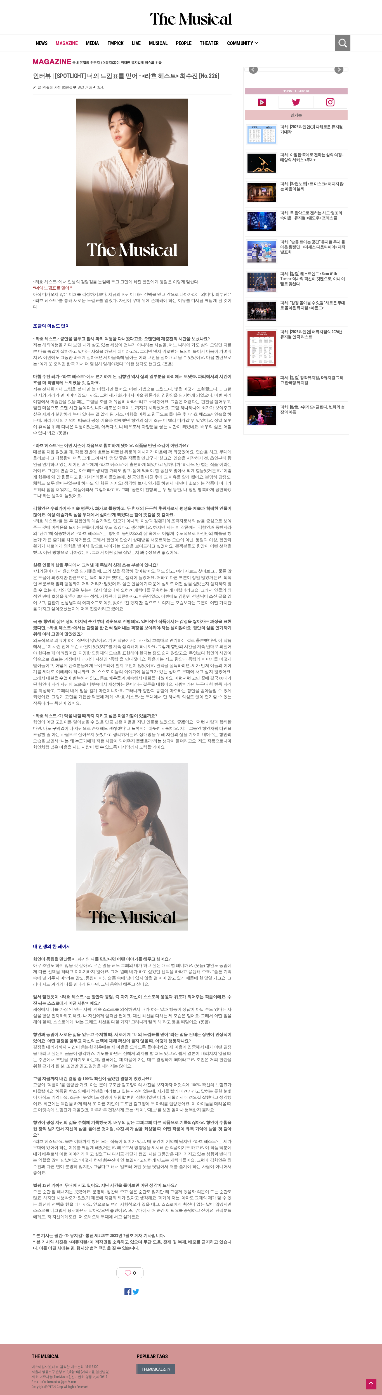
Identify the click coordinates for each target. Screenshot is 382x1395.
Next (338, 69)
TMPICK (115, 43)
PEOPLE (183, 43)
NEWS (41, 43)
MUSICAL (158, 43)
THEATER (209, 43)
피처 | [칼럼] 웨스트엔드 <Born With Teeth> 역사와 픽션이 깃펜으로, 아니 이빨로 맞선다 (312, 278)
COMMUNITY (240, 43)
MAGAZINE (66, 43)
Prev (253, 69)
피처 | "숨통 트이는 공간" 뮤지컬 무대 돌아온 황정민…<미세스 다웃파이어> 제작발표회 (312, 247)
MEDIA (92, 43)
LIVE (136, 43)
